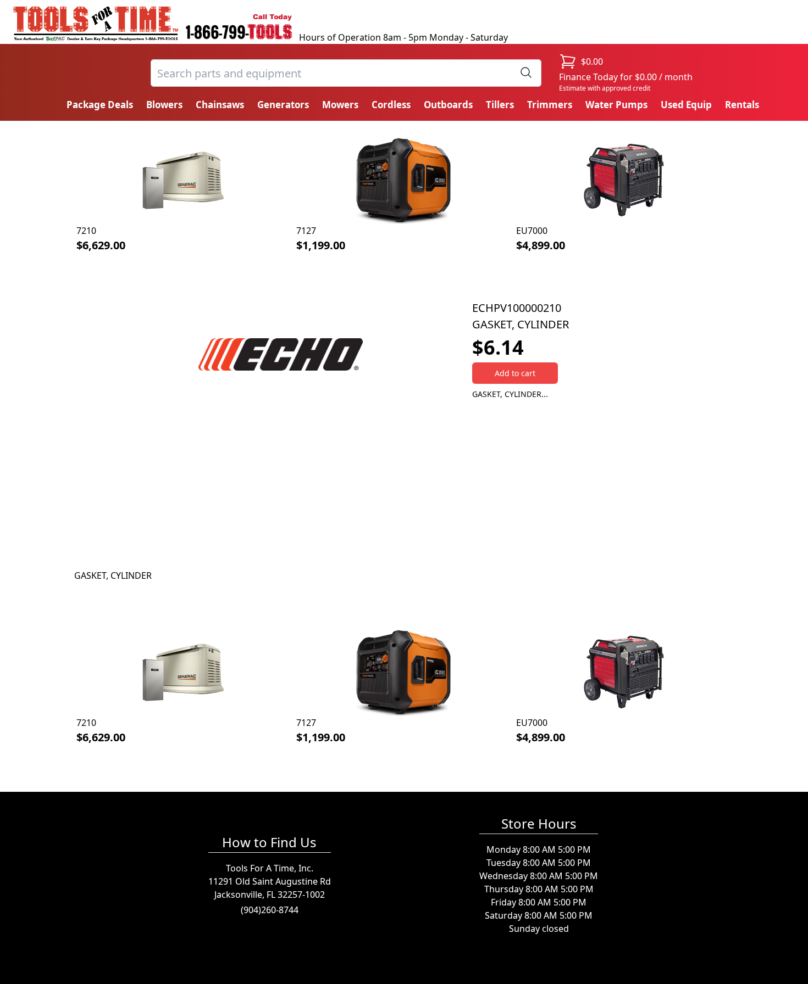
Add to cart (515, 373)
